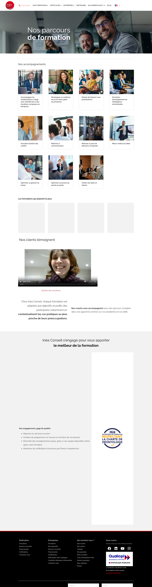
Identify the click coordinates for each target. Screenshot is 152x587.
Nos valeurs (81, 546)
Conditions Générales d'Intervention (60, 560)
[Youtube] (122, 548)
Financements (24, 549)
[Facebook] (109, 548)
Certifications (23, 552)
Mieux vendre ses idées (121, 144)
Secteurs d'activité (25, 546)
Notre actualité (82, 555)
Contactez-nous (24, 555)
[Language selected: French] (117, 5)
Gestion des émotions (50, 290)
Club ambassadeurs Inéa (85, 557)
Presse (79, 566)
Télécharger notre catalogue (57, 557)
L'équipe (80, 549)
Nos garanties (81, 552)
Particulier (55, 5)
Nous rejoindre (82, 563)
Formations (23, 543)
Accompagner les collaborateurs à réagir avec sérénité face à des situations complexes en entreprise (30, 102)
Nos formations (40, 5)
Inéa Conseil (81, 543)
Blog (109, 5)
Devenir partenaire (83, 560)
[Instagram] (129, 548)
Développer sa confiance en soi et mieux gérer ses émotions (60, 99)
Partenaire (81, 5)
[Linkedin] (116, 548)
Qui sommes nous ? (96, 5)
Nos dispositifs (53, 546)
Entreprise (68, 5)
